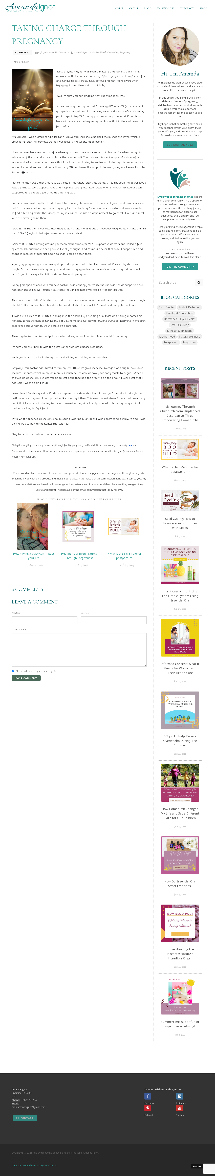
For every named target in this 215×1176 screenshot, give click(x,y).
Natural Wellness (189, 336)
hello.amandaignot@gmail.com (28, 1107)
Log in (197, 1166)
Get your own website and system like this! (35, 1165)
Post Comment (26, 678)
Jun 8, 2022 (180, 1034)
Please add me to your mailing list (36, 671)
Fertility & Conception (107, 52)
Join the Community (180, 266)
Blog (148, 8)
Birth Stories (167, 307)
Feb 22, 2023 (127, 565)
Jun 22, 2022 (180, 753)
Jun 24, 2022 (180, 681)
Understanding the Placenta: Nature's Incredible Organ (180, 953)
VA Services (166, 8)
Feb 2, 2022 (81, 565)
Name (16, 612)
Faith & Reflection (189, 307)
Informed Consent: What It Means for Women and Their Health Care (180, 668)
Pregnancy (124, 52)
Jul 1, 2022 (180, 536)
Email (85, 612)
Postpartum (171, 342)
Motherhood (167, 336)
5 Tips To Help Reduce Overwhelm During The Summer (180, 740)
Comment (19, 629)
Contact (187, 8)
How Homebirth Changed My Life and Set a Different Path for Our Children (180, 813)
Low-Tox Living (179, 325)
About (133, 8)
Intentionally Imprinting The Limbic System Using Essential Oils (180, 595)
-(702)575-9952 (29, 1100)
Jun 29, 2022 (180, 609)
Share (22, 52)
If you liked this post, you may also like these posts (79, 499)
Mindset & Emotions (179, 331)
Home (119, 8)
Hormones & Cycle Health (180, 319)
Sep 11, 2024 (180, 428)
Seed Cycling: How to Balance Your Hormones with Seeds (180, 523)
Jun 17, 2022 (180, 826)
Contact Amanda (180, 144)
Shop (203, 8)
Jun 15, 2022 (180, 894)
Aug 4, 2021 (36, 565)
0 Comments (23, 61)
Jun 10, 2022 (180, 966)
